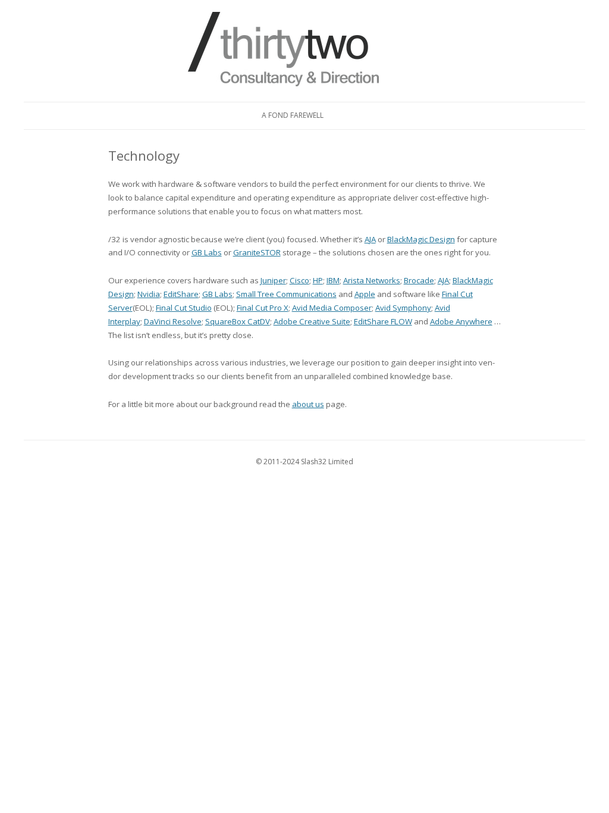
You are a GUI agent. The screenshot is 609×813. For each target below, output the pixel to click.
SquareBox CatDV (237, 321)
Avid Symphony (403, 307)
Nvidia (148, 294)
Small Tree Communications (286, 294)
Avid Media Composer (332, 307)
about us (308, 404)
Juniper (273, 280)
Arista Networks (371, 280)
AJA (370, 239)
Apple (364, 294)
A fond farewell (293, 115)
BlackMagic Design (421, 239)
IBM (333, 280)
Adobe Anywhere (461, 321)
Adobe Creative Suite (312, 321)
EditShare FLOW (383, 321)
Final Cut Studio (184, 307)
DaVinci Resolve (173, 321)
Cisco (299, 280)
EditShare (181, 294)
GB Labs (207, 252)
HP (318, 280)
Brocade (419, 280)
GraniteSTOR (257, 252)
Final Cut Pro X (262, 307)
